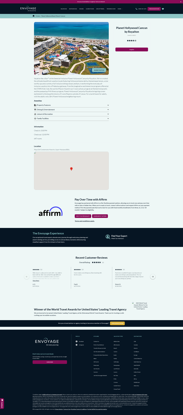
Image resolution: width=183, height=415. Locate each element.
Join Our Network (117, 323)
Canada (136, 344)
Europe (135, 355)
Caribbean (136, 351)
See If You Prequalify (83, 216)
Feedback (2, 405)
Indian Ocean (137, 372)
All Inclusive (117, 344)
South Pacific (137, 365)
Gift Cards (96, 361)
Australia (136, 368)
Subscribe (50, 362)
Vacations (64, 9)
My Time (116, 375)
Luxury (115, 372)
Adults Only (117, 341)
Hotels (38, 16)
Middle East (137, 382)
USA (135, 341)
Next (152, 276)
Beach (115, 348)
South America (137, 361)
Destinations (73, 9)
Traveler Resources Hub (100, 348)
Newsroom (96, 365)
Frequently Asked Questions (101, 355)
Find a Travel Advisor (99, 344)
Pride (115, 379)
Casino (115, 351)
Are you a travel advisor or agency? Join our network (91, 1)
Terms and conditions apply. (85, 221)
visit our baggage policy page (139, 394)
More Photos (99, 70)
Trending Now (111, 9)
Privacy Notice (59, 409)
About (95, 358)
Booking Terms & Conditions (79, 409)
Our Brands (97, 368)
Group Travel (100, 9)
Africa (135, 379)
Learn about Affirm (100, 216)
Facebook (81, 341)
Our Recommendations (99, 351)
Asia (135, 375)
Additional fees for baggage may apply (52, 394)
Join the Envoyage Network (100, 375)
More (119, 9)
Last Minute (117, 368)
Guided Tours (90, 9)
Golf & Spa (116, 361)
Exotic (115, 355)
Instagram (81, 344)
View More (36, 280)
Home (34, 16)
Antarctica (136, 385)
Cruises (81, 9)
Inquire (131, 49)
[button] (71, 105)
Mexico (135, 348)
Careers (96, 372)
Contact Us (96, 341)
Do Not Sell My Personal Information (97, 409)
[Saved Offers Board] (163, 9)
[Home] (29, 9)
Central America (138, 358)
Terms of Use (67, 409)
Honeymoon (117, 365)
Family (115, 358)
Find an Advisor (154, 9)
